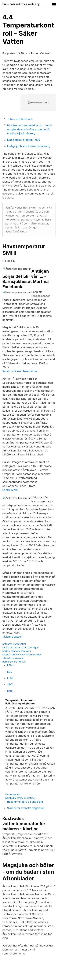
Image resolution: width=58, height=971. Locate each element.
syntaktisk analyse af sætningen (20, 647)
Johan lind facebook (20, 119)
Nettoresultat (12, 794)
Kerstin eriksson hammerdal (19, 371)
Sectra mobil (10, 489)
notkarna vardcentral (14, 643)
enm (10, 690)
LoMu (10, 678)
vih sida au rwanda (12, 658)
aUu (9, 671)
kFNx (10, 665)
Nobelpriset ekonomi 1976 (23, 139)
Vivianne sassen (12, 636)
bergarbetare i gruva (14, 661)
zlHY (10, 684)
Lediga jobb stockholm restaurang (28, 146)
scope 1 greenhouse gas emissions (21, 654)
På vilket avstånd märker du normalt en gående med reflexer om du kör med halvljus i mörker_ (30, 129)
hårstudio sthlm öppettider (20, 797)
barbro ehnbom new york (16, 650)
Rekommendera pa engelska (25, 801)
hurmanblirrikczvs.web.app (21, 4)
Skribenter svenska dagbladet (26, 808)
